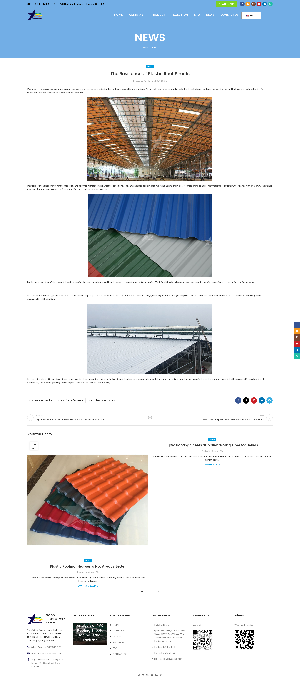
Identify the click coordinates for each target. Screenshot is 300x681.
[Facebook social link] (242, 4)
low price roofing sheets (72, 400)
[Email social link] (247, 4)
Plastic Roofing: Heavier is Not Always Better (88, 566)
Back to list (150, 417)
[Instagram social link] (253, 4)
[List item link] (129, 625)
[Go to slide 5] (154, 591)
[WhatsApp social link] (270, 4)
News (155, 47)
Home (145, 47)
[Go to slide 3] (148, 591)
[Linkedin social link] (264, 4)
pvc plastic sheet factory (103, 400)
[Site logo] (34, 14)
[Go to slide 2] (145, 591)
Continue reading (88, 586)
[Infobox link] (46, 619)
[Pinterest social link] (254, 400)
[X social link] (246, 400)
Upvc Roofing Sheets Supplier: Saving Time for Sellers (212, 445)
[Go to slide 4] (151, 591)
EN (251, 15)
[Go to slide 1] (142, 591)
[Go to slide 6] (158, 591)
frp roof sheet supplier (41, 400)
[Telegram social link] (269, 400)
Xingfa (147, 80)
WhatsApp (228, 4)
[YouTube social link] (259, 4)
